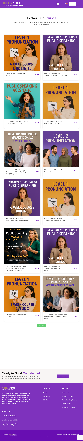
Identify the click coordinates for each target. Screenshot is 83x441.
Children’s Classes (67, 396)
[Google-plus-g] (16, 424)
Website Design (37, 436)
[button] (57, 4)
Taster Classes (66, 403)
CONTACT (46, 400)
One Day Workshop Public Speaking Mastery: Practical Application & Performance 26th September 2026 (16, 268)
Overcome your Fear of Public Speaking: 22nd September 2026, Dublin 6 (54, 268)
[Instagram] (7, 424)
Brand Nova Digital (45, 436)
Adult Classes (66, 393)
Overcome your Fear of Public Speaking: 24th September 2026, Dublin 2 (17, 220)
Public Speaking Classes (69, 400)
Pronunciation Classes (68, 407)
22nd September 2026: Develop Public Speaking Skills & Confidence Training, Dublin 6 (55, 316)
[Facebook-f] (3, 424)
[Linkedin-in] (12, 424)
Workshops (46, 396)
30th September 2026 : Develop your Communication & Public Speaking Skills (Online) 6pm (16, 172)
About (45, 393)
